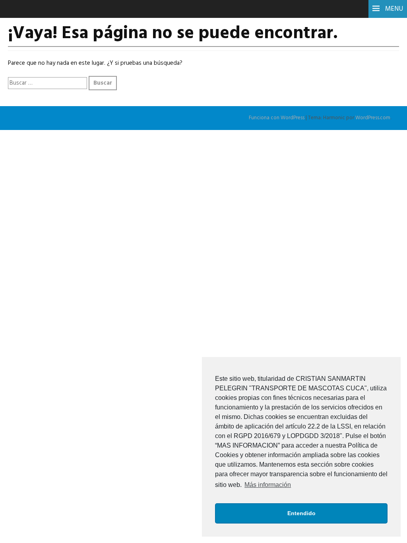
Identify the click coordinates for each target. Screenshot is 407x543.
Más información (267, 484)
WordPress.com (372, 118)
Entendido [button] (301, 513)
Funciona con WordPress (276, 118)
